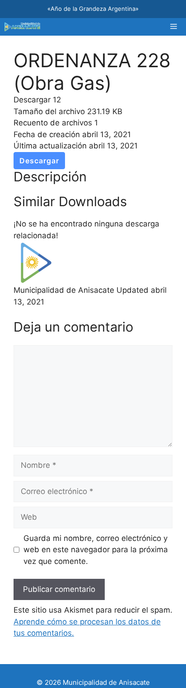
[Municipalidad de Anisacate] (22, 27)
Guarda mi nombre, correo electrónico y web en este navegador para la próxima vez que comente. (95, 550)
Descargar (39, 160)
